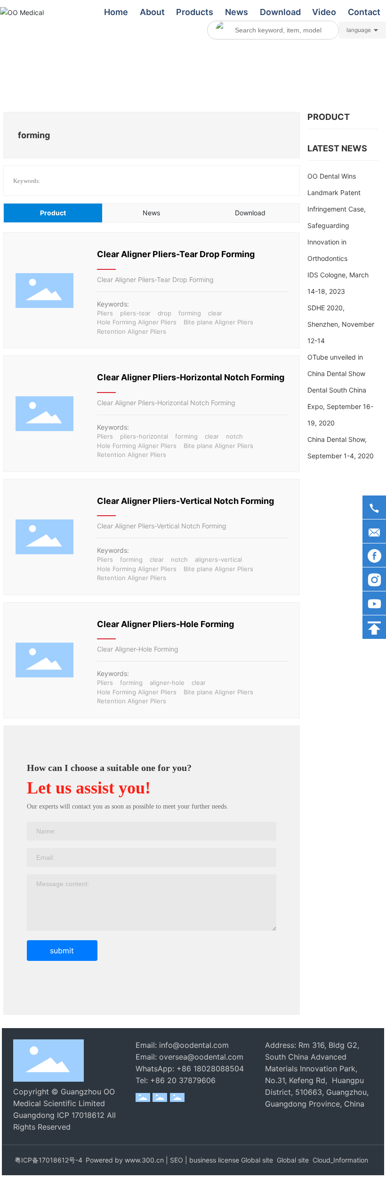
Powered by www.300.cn (126, 1160)
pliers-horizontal (144, 436)
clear (215, 313)
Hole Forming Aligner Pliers (137, 322)
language (358, 29)
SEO (176, 1160)
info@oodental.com (194, 1045)
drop (164, 313)
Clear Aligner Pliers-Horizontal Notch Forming (190, 377)
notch (234, 436)
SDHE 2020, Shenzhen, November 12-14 (340, 324)
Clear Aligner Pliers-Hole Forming (165, 624)
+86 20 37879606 (183, 1080)
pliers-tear (135, 313)
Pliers (105, 313)
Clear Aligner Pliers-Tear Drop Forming (176, 254)
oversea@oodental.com (201, 1056)
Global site (257, 1160)
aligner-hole (167, 682)
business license (214, 1160)
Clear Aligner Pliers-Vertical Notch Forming (185, 501)
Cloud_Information (340, 1160)
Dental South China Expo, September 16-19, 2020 (340, 406)
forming (189, 313)
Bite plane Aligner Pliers (218, 322)
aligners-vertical (218, 559)
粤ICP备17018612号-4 (48, 1160)
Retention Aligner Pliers (131, 331)
